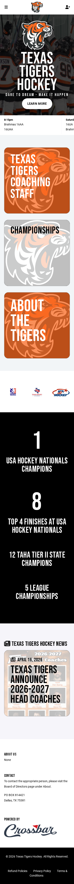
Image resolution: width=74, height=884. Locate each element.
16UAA (8, 129)
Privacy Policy (42, 871)
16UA (69, 124)
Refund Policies (17, 871)
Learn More (37, 103)
